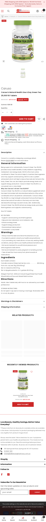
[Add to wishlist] (31, 371)
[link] (39, 119)
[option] (23, 41)
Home (6, 16)
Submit (37, 492)
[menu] (2, 11)
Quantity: (4, 108)
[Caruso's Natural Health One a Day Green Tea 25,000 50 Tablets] (23, 380)
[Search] (8, 11)
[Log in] (37, 11)
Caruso (6, 88)
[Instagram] (8, 474)
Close (44, 2)
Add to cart (26, 119)
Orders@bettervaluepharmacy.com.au (17, 454)
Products (13, 16)
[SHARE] (43, 119)
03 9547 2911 (8, 451)
